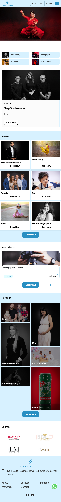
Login (41, 3)
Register (49, 3)
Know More (11, 122)
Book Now (15, 166)
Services (25, 482)
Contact (25, 487)
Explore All (30, 234)
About (5, 482)
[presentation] (50, 285)
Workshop (7, 487)
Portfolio (44, 482)
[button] (23, 46)
